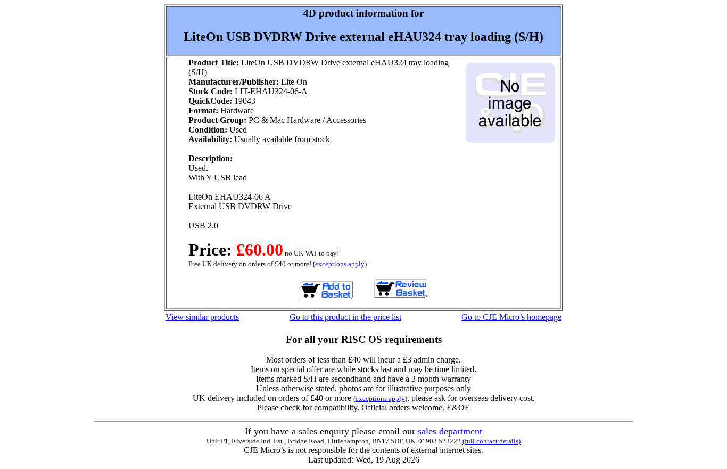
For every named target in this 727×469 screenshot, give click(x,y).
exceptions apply (340, 264)
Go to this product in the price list (345, 317)
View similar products (202, 317)
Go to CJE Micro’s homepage (511, 317)
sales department (450, 431)
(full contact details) (491, 441)
